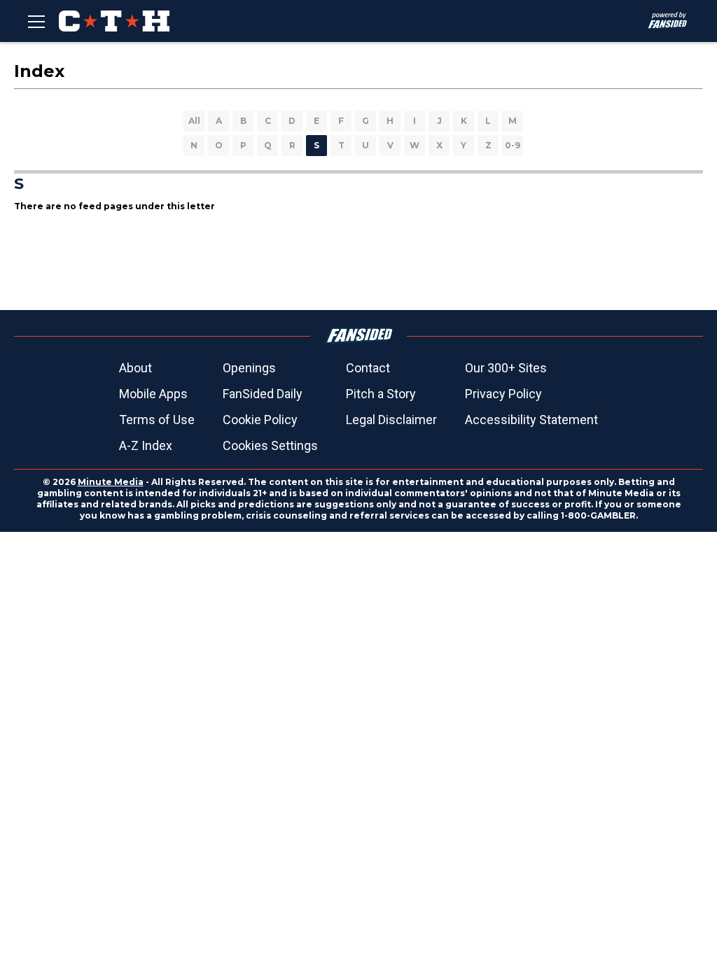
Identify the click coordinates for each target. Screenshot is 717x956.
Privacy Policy (503, 393)
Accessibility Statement (531, 419)
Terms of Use (157, 419)
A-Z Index (145, 445)
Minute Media (111, 482)
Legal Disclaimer (391, 419)
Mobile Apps (153, 393)
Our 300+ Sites (506, 367)
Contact (368, 367)
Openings (249, 367)
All (194, 120)
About (135, 367)
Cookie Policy (260, 419)
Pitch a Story (381, 393)
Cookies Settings (270, 445)
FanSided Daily (262, 393)
